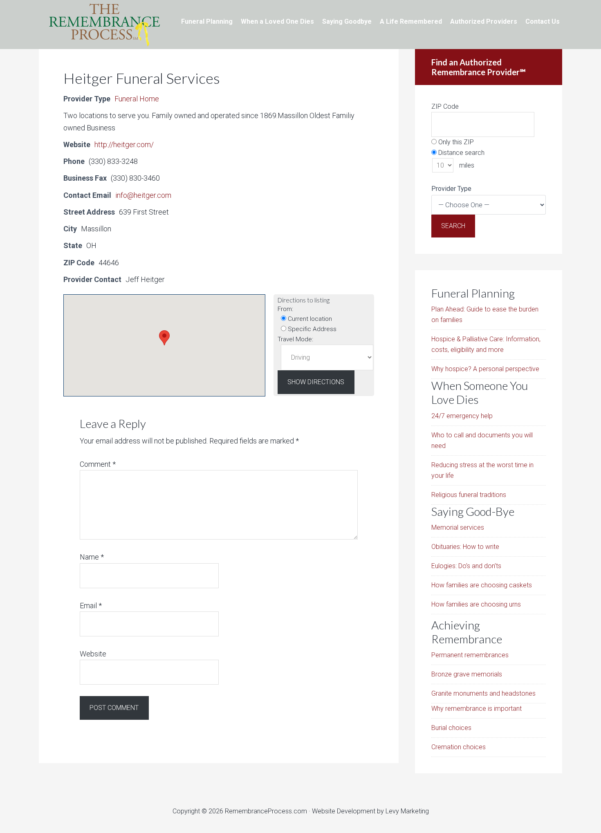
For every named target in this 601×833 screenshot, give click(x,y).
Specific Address (311, 329)
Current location (309, 318)
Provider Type (451, 189)
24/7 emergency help (462, 416)
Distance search (460, 153)
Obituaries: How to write (465, 547)
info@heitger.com (143, 195)
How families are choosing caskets (481, 585)
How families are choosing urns (476, 604)
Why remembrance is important (476, 708)
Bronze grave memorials (466, 674)
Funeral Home (136, 98)
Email (91, 605)
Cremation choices (458, 747)
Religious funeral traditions (468, 495)
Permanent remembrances (470, 655)
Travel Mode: (295, 339)
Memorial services (457, 527)
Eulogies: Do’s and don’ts (466, 566)
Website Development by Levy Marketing (370, 811)
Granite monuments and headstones (483, 693)
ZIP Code (445, 106)
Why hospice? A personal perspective (485, 369)
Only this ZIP (455, 142)
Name (92, 557)
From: (285, 309)
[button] (164, 337)
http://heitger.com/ (124, 144)
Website (93, 653)
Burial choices (451, 728)
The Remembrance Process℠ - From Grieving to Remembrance (104, 24)
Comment (98, 464)
